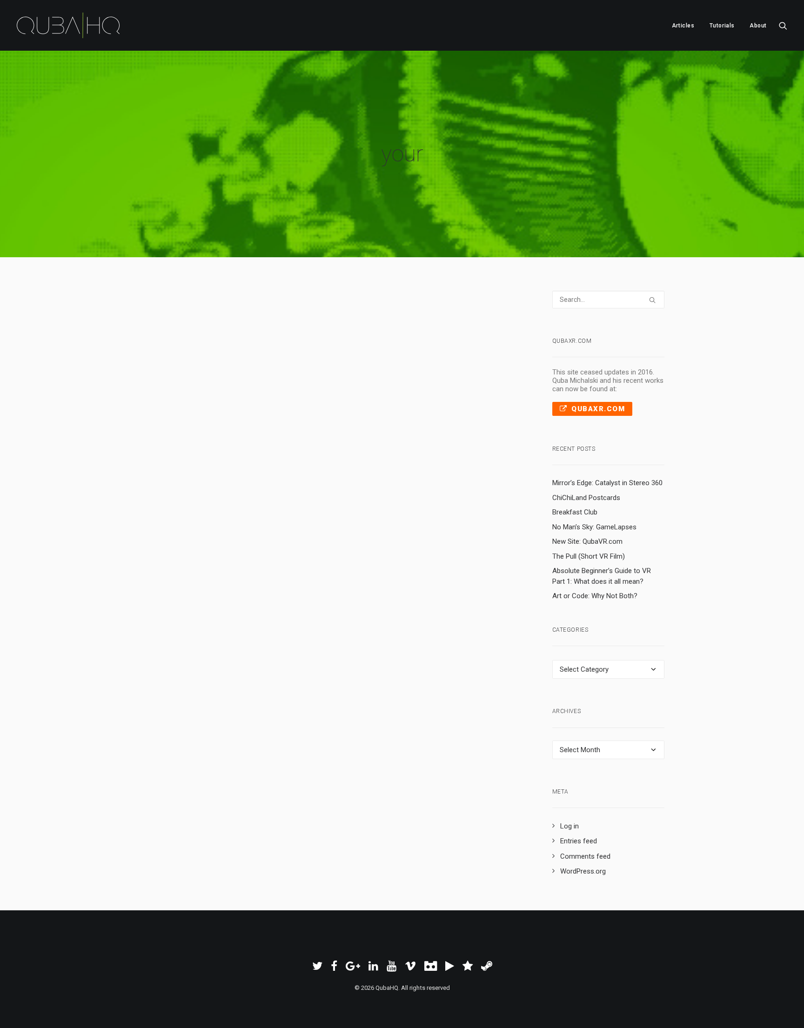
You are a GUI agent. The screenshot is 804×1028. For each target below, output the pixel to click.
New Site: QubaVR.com (587, 541)
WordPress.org (583, 871)
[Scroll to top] (786, 1010)
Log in (569, 826)
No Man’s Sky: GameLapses (594, 527)
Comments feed (585, 856)
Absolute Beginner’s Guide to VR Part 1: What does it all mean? (601, 576)
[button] (783, 25)
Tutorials (722, 25)
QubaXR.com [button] (598, 409)
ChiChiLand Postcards (586, 498)
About (758, 25)
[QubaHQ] (68, 25)
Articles (683, 25)
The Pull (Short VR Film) (588, 556)
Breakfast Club (574, 512)
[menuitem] (683, 25)
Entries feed (578, 841)
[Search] (608, 299)
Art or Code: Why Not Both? (594, 596)
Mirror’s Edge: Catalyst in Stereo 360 (607, 483)
